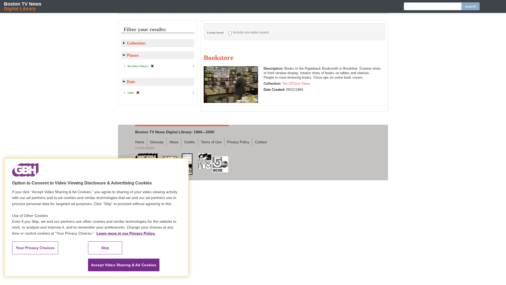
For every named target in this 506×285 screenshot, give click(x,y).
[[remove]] (152, 66)
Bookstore (218, 57)
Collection (136, 43)
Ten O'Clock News (296, 84)
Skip (105, 248)
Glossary (157, 142)
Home (139, 142)
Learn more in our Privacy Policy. (125, 233)
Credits (189, 142)
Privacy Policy (238, 142)
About (173, 142)
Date (131, 81)
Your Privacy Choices (35, 248)
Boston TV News (22, 6)
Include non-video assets (251, 32)
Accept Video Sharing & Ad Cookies (124, 265)
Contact (261, 142)
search (470, 6)
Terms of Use (211, 142)
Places (133, 55)
